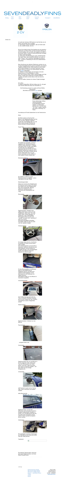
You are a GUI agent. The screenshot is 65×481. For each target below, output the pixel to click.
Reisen (39, 473)
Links (29, 475)
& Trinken (29, 474)
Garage (37, 469)
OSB (22, 70)
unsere (34, 469)
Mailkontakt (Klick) (51, 474)
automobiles (35, 473)
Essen (29, 473)
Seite (36, 90)
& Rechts (29, 476)
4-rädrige (34, 470)
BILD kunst (30, 470)
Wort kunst (30, 471)
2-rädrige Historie (36, 471)
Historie (38, 470)
